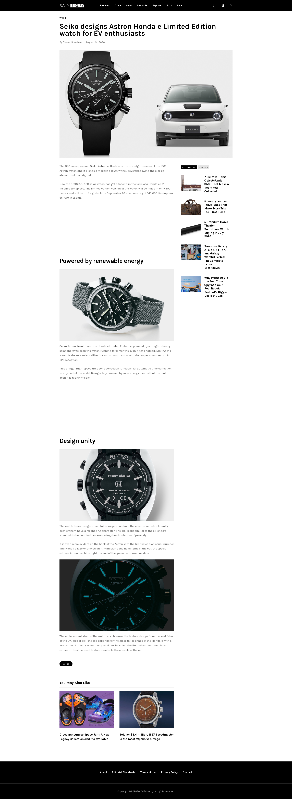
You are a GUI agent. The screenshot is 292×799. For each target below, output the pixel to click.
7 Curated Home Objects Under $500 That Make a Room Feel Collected (216, 184)
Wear (62, 18)
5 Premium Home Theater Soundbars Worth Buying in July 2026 (216, 229)
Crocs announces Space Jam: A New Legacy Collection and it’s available (84, 737)
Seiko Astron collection (105, 166)
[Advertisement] (116, 227)
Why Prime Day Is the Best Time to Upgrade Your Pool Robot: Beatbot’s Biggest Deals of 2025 (216, 286)
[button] (146, 104)
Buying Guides (189, 167)
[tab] (189, 167)
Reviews (203, 167)
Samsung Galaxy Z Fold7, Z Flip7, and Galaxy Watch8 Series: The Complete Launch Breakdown (215, 257)
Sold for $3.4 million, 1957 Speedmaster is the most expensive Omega (146, 737)
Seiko (66, 663)
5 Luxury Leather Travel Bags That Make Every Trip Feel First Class (215, 206)
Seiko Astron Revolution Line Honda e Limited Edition (94, 346)
